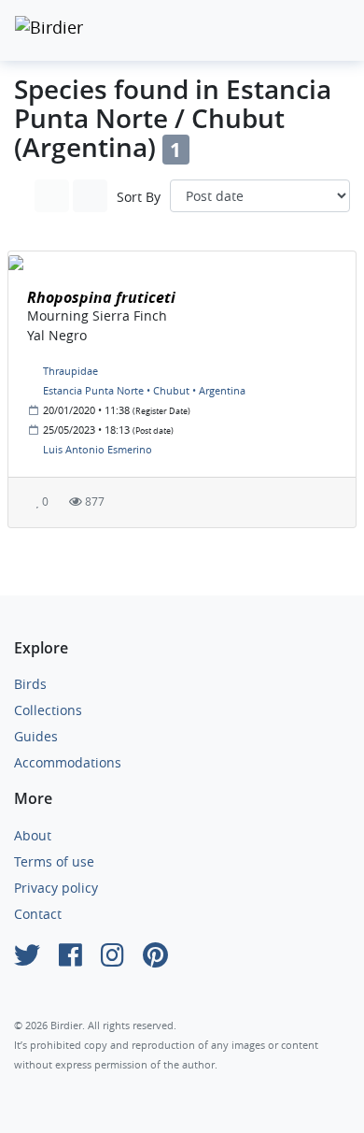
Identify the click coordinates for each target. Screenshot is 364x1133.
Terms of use (54, 861)
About (32, 835)
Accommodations (67, 762)
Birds (30, 684)
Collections (48, 710)
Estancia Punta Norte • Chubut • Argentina (144, 390)
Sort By (139, 197)
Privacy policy (56, 887)
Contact (38, 914)
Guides (36, 736)
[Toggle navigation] (330, 30)
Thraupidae (70, 371)
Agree (65, 1074)
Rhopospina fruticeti (101, 297)
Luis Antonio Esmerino (97, 449)
